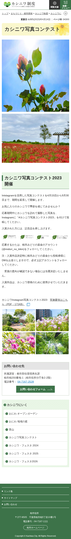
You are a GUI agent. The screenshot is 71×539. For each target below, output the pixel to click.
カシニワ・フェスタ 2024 (23, 445)
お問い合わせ (10, 504)
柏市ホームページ (35, 527)
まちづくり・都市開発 (22, 13)
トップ (5, 13)
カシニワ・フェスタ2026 (23, 461)
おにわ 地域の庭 (18, 421)
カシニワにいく (17, 404)
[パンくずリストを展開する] (65, 13)
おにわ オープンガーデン (23, 413)
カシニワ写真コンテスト (23, 437)
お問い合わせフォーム (33, 389)
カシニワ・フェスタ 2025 (23, 453)
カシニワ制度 (41, 13)
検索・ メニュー (66, 7)
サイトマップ (10, 498)
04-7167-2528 (25, 381)
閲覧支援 (55, 7)
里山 (11, 429)
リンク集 (8, 491)
